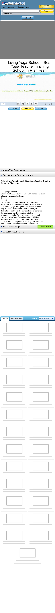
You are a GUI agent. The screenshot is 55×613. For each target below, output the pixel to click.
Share (40, 109)
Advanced (7, 13)
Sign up (21, 7)
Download (27, 109)
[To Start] (18, 104)
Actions (14, 109)
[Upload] (27, 18)
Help (3, 7)
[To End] (36, 104)
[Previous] (23, 104)
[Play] (27, 104)
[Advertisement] (27, 40)
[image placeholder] (14, 327)
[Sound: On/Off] (46, 104)
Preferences (11, 7)
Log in (28, 7)
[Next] (32, 104)
